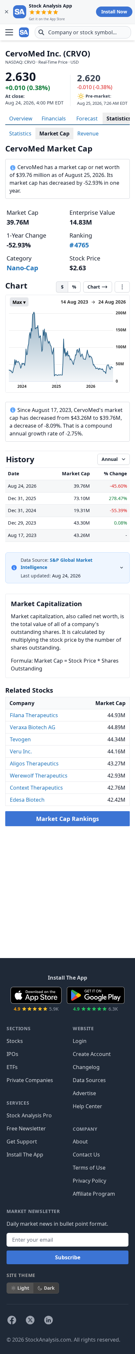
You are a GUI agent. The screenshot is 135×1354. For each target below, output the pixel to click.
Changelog (86, 1067)
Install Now (114, 11)
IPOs (12, 1054)
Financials (54, 118)
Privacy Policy (89, 1180)
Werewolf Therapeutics (39, 775)
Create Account (92, 1054)
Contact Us (86, 1154)
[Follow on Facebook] (12, 1320)
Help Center (87, 1106)
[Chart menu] (122, 286)
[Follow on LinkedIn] (48, 1320)
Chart (93, 287)
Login (80, 1041)
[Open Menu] (9, 32)
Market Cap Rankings (67, 819)
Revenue (88, 133)
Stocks (15, 1041)
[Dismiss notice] (6, 12)
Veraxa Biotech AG (32, 727)
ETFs (12, 1067)
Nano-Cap (22, 267)
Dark (49, 1288)
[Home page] (24, 32)
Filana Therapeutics (34, 715)
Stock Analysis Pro (29, 1115)
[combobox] (83, 32)
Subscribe (67, 1257)
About (80, 1141)
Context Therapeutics (36, 787)
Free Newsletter (26, 1128)
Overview (20, 118)
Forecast (87, 118)
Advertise (84, 1093)
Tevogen (20, 739)
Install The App (25, 1154)
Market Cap (54, 133)
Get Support (22, 1141)
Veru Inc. (21, 751)
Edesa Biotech (27, 799)
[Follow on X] (30, 1320)
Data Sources (89, 1080)
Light (23, 1288)
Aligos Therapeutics (34, 763)
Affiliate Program (94, 1193)
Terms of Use (89, 1167)
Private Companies (30, 1080)
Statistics (118, 118)
